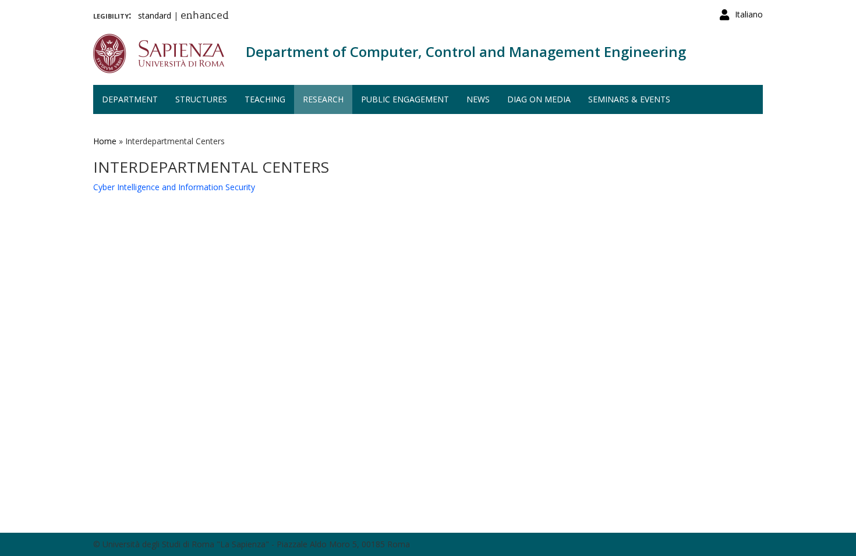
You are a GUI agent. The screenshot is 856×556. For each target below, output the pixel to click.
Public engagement (405, 99)
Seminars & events (629, 99)
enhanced (205, 16)
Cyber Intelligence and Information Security (174, 187)
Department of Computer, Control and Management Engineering (466, 51)
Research (323, 99)
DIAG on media (539, 99)
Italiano (749, 14)
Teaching (265, 99)
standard (154, 15)
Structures (201, 99)
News (478, 99)
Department (130, 99)
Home (104, 141)
